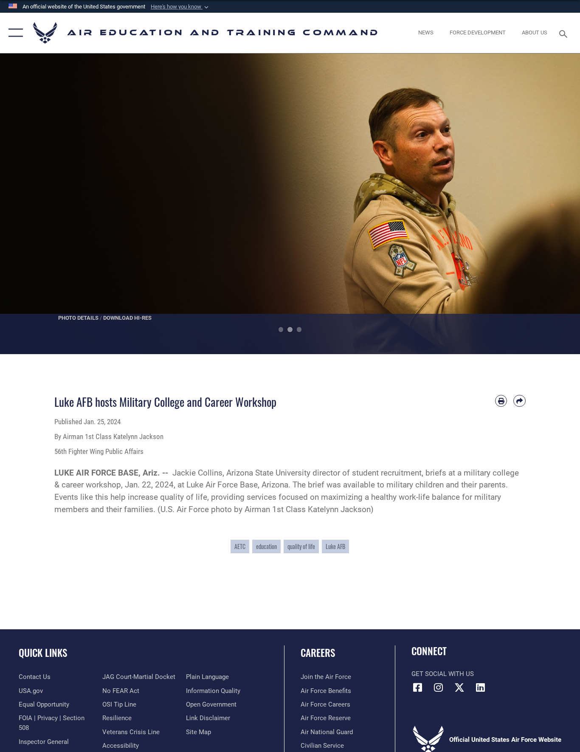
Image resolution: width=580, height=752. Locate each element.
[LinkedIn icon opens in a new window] (480, 687)
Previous (29, 204)
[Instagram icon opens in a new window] (438, 687)
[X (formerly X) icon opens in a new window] (459, 687)
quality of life (301, 546)
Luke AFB (335, 546)
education (266, 546)
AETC (239, 546)
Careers (318, 652)
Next (551, 204)
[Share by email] (519, 401)
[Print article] (501, 401)
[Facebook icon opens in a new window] (417, 687)
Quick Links (43, 652)
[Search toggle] (564, 33)
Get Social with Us (442, 674)
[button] (180, 7)
